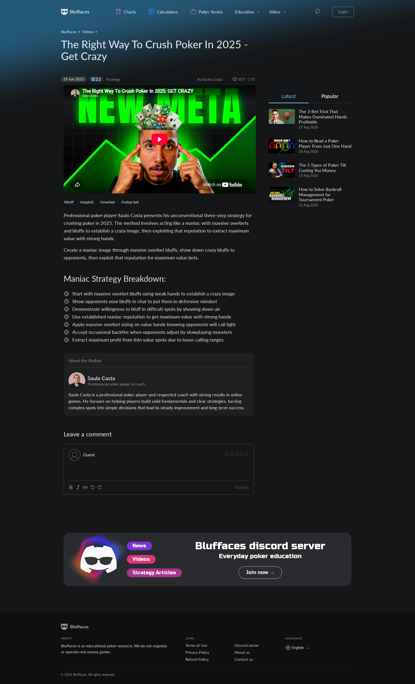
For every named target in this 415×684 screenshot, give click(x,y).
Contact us (243, 659)
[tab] (289, 97)
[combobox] (299, 647)
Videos (88, 31)
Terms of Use (196, 645)
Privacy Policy (197, 652)
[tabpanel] (310, 158)
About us (242, 652)
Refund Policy (197, 659)
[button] (318, 12)
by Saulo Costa (209, 79)
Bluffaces (69, 31)
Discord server (246, 645)
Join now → (260, 572)
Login (343, 11)
